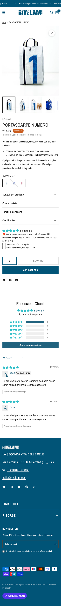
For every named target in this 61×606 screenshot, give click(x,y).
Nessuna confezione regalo (18, 244)
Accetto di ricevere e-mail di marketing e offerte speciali (29, 551)
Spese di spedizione (19, 135)
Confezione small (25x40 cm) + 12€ (21, 247)
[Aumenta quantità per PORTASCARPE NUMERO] (14, 260)
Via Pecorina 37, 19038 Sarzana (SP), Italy (28, 462)
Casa (4, 22)
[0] (56, 12)
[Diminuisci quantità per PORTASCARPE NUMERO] (5, 260)
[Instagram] (13, 486)
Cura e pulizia (9, 203)
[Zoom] (52, 33)
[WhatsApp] (17, 280)
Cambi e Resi (9, 220)
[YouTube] (21, 487)
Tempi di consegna (12, 212)
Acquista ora (30, 270)
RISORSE (9, 515)
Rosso (22, 183)
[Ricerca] (51, 12)
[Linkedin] (36, 486)
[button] (11, 231)
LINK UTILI (10, 504)
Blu (14, 183)
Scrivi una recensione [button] (30, 345)
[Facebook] (4, 280)
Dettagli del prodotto (13, 194)
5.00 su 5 (39, 310)
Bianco (6, 183)
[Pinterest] (11, 280)
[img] (10, 367)
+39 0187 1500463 (18, 470)
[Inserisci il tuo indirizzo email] (55, 544)
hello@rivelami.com (14, 477)
